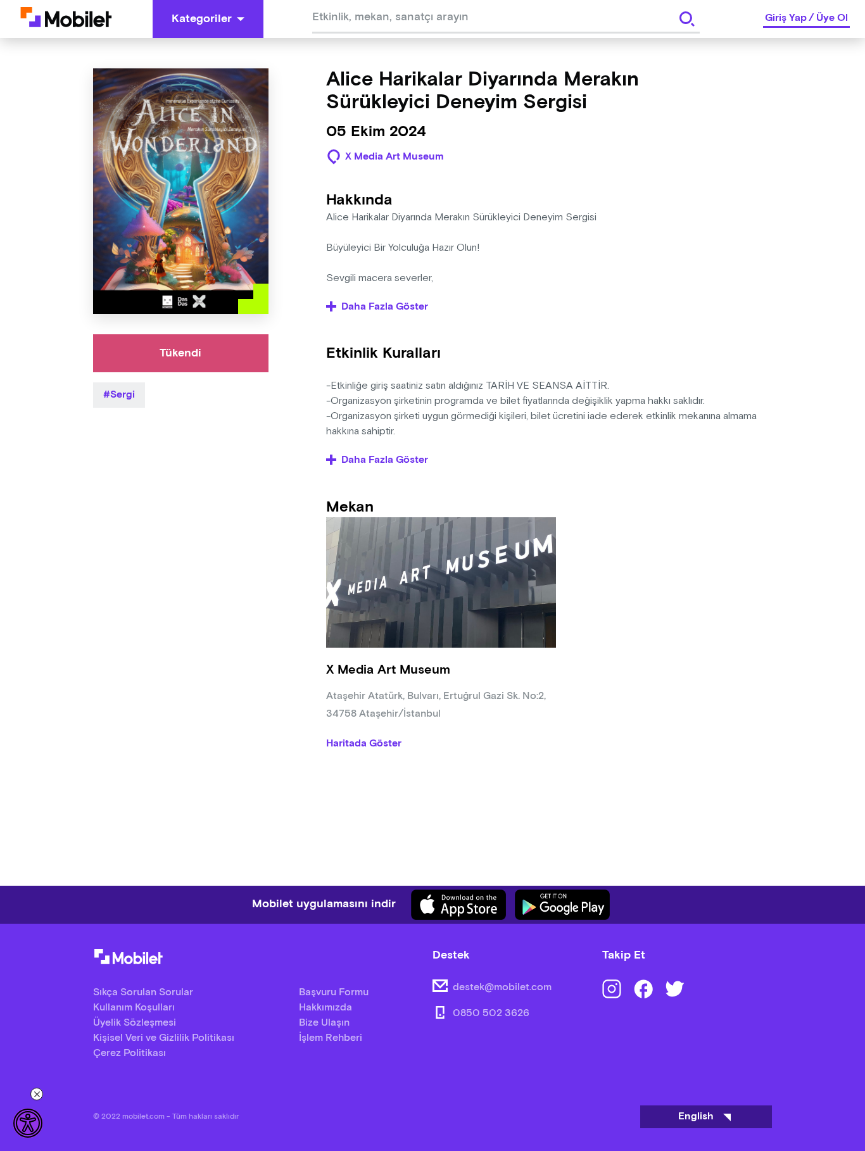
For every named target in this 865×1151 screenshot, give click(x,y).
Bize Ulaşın (324, 1022)
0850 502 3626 (491, 1013)
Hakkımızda (325, 1007)
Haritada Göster (363, 744)
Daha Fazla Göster (384, 307)
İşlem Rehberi (330, 1038)
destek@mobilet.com (502, 987)
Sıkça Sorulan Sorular (143, 992)
